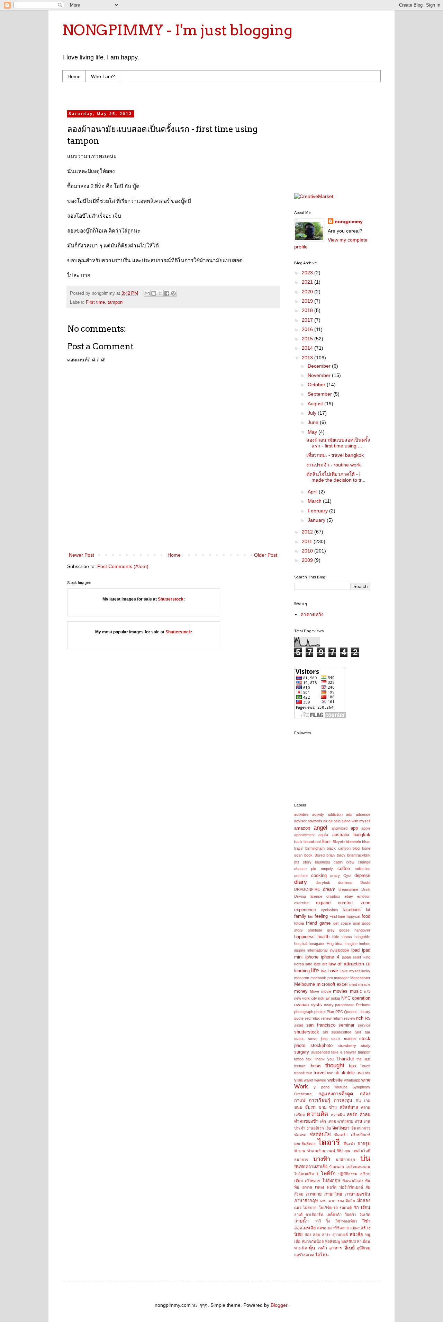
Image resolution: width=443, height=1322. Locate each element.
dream (329, 889)
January (317, 520)
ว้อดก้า (350, 1214)
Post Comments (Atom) (122, 566)
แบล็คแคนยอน (357, 1167)
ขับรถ (310, 1107)
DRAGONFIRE (307, 889)
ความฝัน (338, 1115)
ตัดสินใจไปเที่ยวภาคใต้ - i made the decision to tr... (335, 477)
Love (332, 970)
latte (308, 964)
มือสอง (363, 1200)
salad (298, 1025)
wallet (308, 1080)
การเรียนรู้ (320, 1100)
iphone (311, 957)
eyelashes (329, 910)
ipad (355, 950)
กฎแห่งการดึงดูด (335, 1093)
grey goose (338, 930)
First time (95, 302)
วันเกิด (364, 1214)
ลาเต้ (298, 1214)
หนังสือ (356, 1234)
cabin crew (344, 862)
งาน (358, 1121)
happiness (304, 936)
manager (341, 978)
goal (356, 923)
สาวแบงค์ (340, 1235)
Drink (365, 889)
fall (368, 910)
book (308, 855)
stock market (343, 1039)
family (300, 916)
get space (342, 923)
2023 (308, 272)
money (301, 991)
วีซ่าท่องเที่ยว (346, 1221)
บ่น (365, 1158)
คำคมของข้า (306, 1121)
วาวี (318, 1221)
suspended (320, 1052)
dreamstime (348, 889)
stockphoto (321, 1045)
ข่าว (333, 1107)
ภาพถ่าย (314, 1194)
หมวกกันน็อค (313, 1241)
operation (361, 998)
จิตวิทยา (341, 1128)
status (299, 1039)
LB (368, 964)
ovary (329, 1005)
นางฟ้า (321, 1159)
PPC (339, 1012)
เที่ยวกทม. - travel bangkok (335, 455)
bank (298, 842)
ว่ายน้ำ (301, 1221)
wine (365, 1080)
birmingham (315, 848)
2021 (308, 282)
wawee (320, 1080)
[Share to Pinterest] (173, 293)
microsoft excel (332, 984)
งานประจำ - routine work (333, 465)
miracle (364, 984)
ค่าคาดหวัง (312, 614)
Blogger (279, 1305)
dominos (345, 882)
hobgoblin (362, 937)
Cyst (347, 876)
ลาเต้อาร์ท (314, 1214)
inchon (364, 944)
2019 (308, 301)
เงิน (328, 1128)
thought (334, 1065)
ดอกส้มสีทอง (304, 1144)
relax (315, 1018)
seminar (346, 1025)
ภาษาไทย (333, 1194)
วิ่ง (328, 1221)
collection (362, 869)
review (349, 1018)
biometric (353, 842)
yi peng (321, 1087)
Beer (326, 841)
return (338, 1018)
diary (300, 882)
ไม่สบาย (310, 1208)
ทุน (347, 1151)
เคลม (331, 1121)
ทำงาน (299, 1151)
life (315, 970)
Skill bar (362, 1032)
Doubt (365, 882)
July (313, 413)
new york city (305, 998)
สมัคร (355, 1228)
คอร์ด (352, 1114)
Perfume (363, 1005)
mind (353, 984)
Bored (320, 855)
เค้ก (323, 1121)
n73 (367, 991)
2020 (308, 291)
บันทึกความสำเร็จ (310, 1166)
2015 (308, 338)
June (314, 422)
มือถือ (350, 1201)
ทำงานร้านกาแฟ (321, 1151)
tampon (115, 302)
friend (311, 923)
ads (349, 814)
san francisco (320, 1025)
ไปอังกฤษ (331, 1180)
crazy (335, 876)
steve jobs (318, 1039)
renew (326, 1018)
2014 (308, 348)
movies (340, 991)
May (313, 432)
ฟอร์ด (331, 1187)
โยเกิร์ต (325, 1208)
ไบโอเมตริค (304, 1174)
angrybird (339, 828)
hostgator (317, 944)
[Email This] (147, 293)
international (317, 950)
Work (301, 1086)
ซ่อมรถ (300, 1135)
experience (305, 909)
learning (302, 971)
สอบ (316, 1235)
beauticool (312, 842)
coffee (343, 868)
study (365, 1046)
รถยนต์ (346, 1208)
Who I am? (103, 76)
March (315, 501)
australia (340, 834)
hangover (362, 930)
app (354, 828)
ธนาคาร (301, 1160)
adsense (363, 814)
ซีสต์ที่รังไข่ (320, 1134)
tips (352, 1066)
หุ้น (312, 1247)
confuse (301, 876)
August (316, 403)
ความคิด (317, 1114)
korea (299, 964)
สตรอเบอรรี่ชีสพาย (333, 1228)
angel (320, 827)
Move (314, 991)
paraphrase (344, 1005)
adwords (315, 821)
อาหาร (335, 1248)
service (364, 1025)
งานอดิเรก (315, 1128)
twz (330, 1073)
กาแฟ (299, 1100)
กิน (358, 1100)
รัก (356, 1207)
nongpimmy (349, 221)
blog (356, 848)
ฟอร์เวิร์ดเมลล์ (351, 1187)
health (323, 936)
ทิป (340, 1151)
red (307, 1018)
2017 (308, 320)
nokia (335, 998)
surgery (301, 1052)
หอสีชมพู (332, 1241)
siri (325, 1032)
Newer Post (81, 555)
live (323, 971)
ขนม (298, 1107)
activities (301, 814)
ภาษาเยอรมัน (357, 1194)
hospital (300, 944)
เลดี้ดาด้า (334, 1214)
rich (359, 1018)
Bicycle (339, 842)
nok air (323, 998)
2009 (308, 560)
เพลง (319, 1187)
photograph (303, 1012)
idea (338, 944)
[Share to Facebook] (166, 293)
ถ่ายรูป (364, 1143)
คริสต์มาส (349, 1107)
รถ (335, 1208)
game (325, 923)
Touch (365, 1066)
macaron (301, 978)
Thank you (324, 1059)
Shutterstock (170, 599)
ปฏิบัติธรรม (347, 1174)
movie (326, 991)
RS (367, 1018)
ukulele (348, 1072)
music (356, 991)
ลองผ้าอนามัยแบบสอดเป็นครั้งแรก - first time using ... (338, 442)
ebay (349, 896)
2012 (308, 532)
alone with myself (356, 821)
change (364, 862)
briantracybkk (358, 855)
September (320, 394)
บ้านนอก (336, 1167)
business (322, 862)
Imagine (351, 944)
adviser (300, 821)
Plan (330, 1012)
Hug (330, 944)
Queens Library (357, 1012)
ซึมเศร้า (340, 1135)
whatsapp (352, 1080)
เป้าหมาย (312, 1181)
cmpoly (327, 869)
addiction (335, 814)
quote (299, 1018)
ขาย (322, 1107)
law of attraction (346, 963)
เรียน (365, 1207)
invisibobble (339, 950)
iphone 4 (330, 957)
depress (362, 875)
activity (318, 814)
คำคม (365, 1114)
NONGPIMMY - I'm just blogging (177, 30)
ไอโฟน (322, 1255)
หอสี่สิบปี (348, 1241)
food (366, 916)
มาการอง (336, 1201)
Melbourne (304, 984)
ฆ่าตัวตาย (345, 1121)
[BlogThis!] (153, 293)
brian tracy (335, 855)
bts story (302, 862)
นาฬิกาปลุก (345, 1160)
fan (310, 916)
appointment (304, 835)
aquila (323, 835)
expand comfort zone (343, 902)
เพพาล (306, 1187)
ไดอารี (329, 1142)
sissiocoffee (341, 1032)
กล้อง (365, 1094)
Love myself (350, 971)
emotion (363, 896)
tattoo (299, 1059)
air (325, 821)
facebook (352, 909)
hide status (342, 937)
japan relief (351, 957)
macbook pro (321, 978)
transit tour (303, 1073)
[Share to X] (160, 293)
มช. (323, 1201)
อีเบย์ (349, 1247)
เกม (367, 1100)
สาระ (326, 1235)
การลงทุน (343, 1100)
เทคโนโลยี (361, 1151)
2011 (308, 541)
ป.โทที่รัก (325, 1173)
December (320, 366)
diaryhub (323, 882)
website (335, 1080)
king (366, 957)
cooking (319, 875)
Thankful (345, 1059)
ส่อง (308, 1235)
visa (298, 1080)
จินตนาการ (360, 1128)
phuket (320, 1012)
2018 (308, 310)
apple (365, 828)
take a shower (343, 1052)
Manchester (360, 978)
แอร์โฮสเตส (304, 1255)
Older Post (265, 555)
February (318, 510)
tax (308, 1059)
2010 (308, 551)
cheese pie (305, 869)
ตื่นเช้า (349, 1144)
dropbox (333, 896)
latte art (320, 964)
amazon (302, 828)
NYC (346, 998)
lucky (365, 971)
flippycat (353, 916)
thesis (315, 1066)
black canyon (339, 848)
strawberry (347, 1046)
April (313, 491)
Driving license (308, 896)
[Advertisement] (199, 95)
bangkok (361, 834)
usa (360, 1072)
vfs (367, 1073)
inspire (299, 950)
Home (74, 76)
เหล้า (322, 1248)
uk (336, 1072)
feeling (321, 916)
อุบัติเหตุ (363, 1248)
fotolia (299, 923)
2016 (308, 329)
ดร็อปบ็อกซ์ (360, 1135)
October (317, 384)
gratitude (315, 930)
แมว (297, 1208)
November (320, 375)
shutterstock (306, 1032)
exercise (301, 903)
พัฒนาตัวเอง (352, 1181)
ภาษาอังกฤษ (306, 1200)
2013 (308, 357)
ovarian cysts (308, 1004)
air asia (334, 821)
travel (320, 1072)
